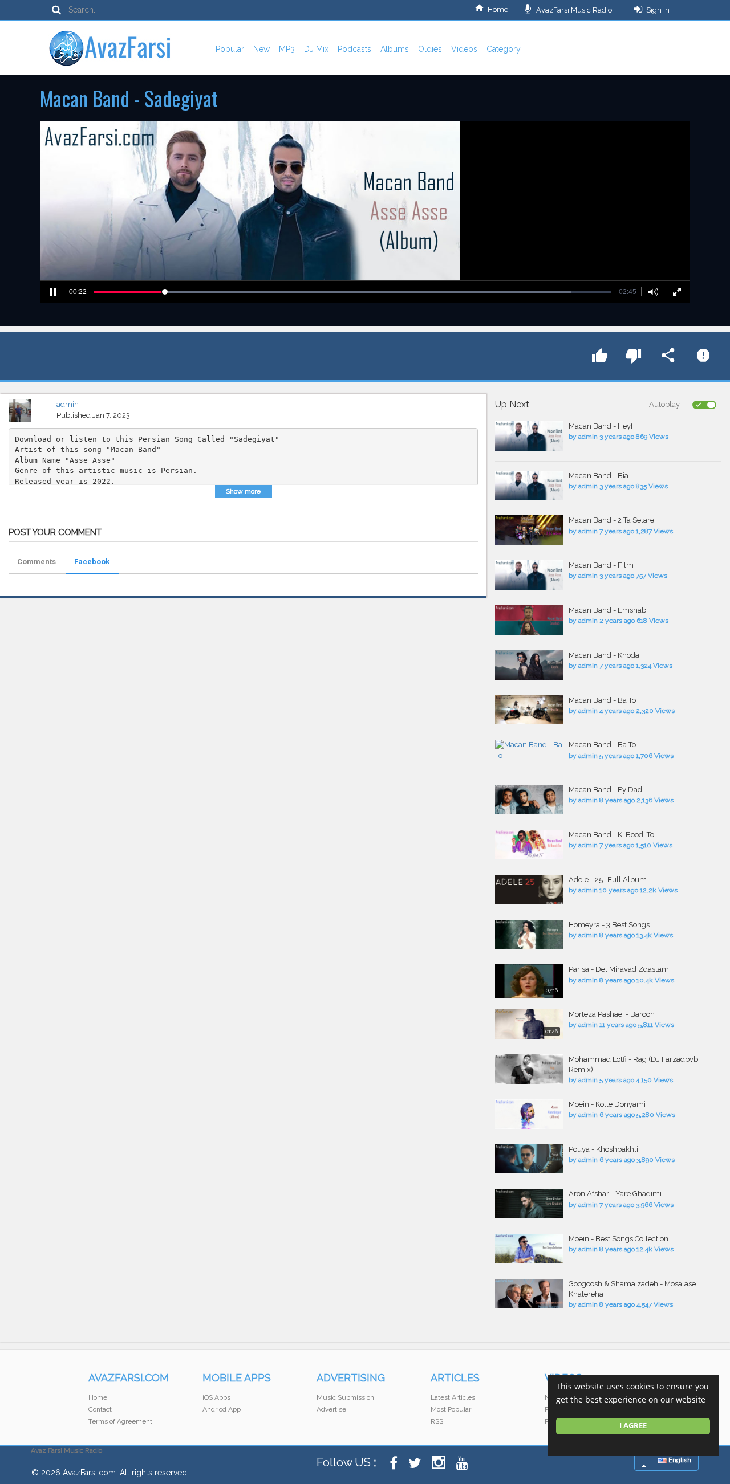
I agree (633, 1425)
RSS (437, 1421)
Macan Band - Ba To (602, 700)
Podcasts (354, 49)
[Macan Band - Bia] (529, 485)
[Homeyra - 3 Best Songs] (529, 934)
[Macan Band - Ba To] (529, 710)
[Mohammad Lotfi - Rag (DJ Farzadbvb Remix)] (529, 1069)
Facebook (92, 561)
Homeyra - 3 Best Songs (609, 924)
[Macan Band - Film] (529, 575)
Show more (243, 491)
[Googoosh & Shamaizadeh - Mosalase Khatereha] (529, 1293)
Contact (100, 1409)
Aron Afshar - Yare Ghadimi (615, 1193)
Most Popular (451, 1409)
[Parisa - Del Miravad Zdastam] (529, 981)
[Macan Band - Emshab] (529, 620)
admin (67, 404)
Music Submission (345, 1397)
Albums (394, 49)
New (261, 49)
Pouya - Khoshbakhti (603, 1149)
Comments (36, 561)
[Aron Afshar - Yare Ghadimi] (529, 1203)
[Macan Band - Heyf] (529, 436)
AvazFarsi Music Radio (573, 10)
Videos (464, 49)
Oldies (430, 49)
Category (503, 49)
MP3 (287, 49)
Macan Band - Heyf (601, 426)
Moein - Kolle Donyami (607, 1104)
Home (498, 9)
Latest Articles (453, 1397)
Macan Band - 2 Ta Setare (611, 520)
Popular (230, 49)
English (679, 1460)
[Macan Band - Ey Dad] (529, 799)
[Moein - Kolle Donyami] (529, 1114)
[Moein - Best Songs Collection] (529, 1248)
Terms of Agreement (120, 1421)
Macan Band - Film (601, 565)
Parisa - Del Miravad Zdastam (619, 969)
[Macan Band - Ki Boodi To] (529, 844)
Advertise (331, 1409)
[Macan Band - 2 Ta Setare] (529, 530)
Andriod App (221, 1409)
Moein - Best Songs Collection (618, 1238)
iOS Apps (216, 1397)
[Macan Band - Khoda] (529, 665)
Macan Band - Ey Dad (605, 789)
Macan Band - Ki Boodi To (611, 834)
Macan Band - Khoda (604, 655)
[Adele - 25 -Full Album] (529, 889)
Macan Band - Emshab (607, 610)
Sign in (658, 10)
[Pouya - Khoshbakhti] (529, 1159)
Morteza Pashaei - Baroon (612, 1014)
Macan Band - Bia (598, 475)
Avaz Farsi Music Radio (66, 1450)
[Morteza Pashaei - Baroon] (529, 1024)
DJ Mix (316, 49)
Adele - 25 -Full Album (608, 879)
